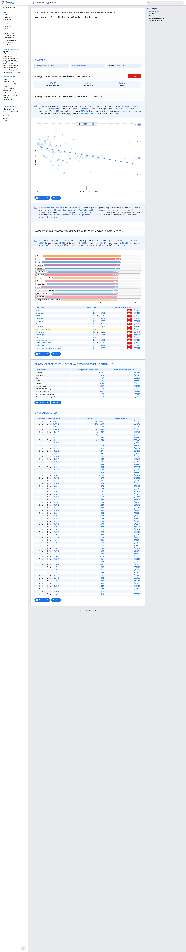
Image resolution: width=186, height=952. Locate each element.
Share (57, 198)
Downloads (53, 2)
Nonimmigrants (41, 335)
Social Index (44, 12)
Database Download (9, 7)
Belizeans (39, 310)
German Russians (42, 324)
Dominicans (40, 332)
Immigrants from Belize (76, 12)
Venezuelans (40, 321)
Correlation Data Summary (157, 18)
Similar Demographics (156, 16)
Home (36, 12)
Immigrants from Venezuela (45, 340)
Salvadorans (40, 326)
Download (137, 120)
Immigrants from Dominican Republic (48, 348)
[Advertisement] (60, 36)
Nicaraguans (40, 345)
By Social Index (7, 26)
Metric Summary (154, 11)
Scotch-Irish (40, 313)
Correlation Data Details (156, 20)
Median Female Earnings (58, 12)
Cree (37, 337)
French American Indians (44, 343)
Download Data (43, 198)
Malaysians (39, 318)
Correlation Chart (154, 14)
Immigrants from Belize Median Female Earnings (100, 12)
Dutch (38, 316)
